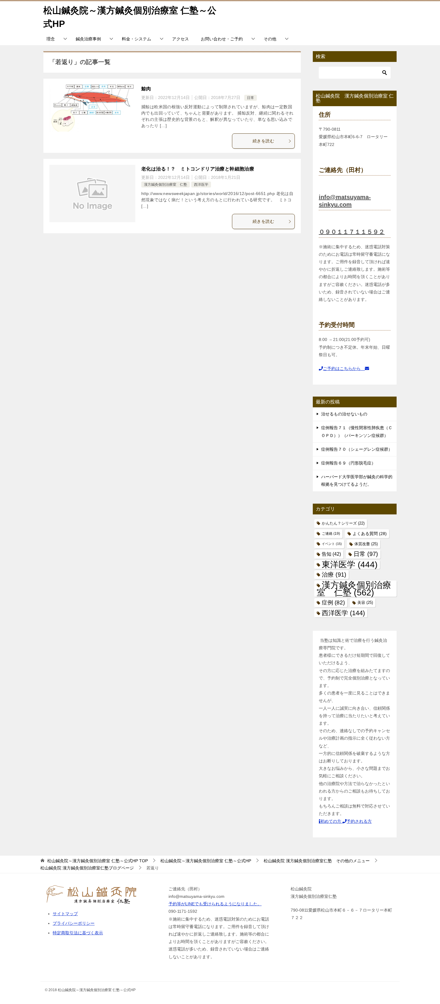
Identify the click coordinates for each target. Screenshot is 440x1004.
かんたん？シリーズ (343, 523)
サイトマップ (65, 913)
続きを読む (263, 140)
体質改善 (366, 544)
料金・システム (136, 38)
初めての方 (331, 821)
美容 (365, 602)
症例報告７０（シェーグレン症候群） (356, 449)
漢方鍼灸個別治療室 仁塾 (165, 184)
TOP (97, 860)
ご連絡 (331, 533)
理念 (50, 38)
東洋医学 (349, 564)
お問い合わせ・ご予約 (222, 38)
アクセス (180, 38)
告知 (331, 554)
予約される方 (359, 821)
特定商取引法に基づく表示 (78, 932)
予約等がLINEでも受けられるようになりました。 (215, 903)
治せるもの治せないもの (344, 414)
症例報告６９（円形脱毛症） (348, 463)
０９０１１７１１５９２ (352, 231)
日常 (250, 98)
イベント (332, 544)
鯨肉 (146, 88)
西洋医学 (201, 184)
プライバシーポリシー (74, 923)
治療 (334, 574)
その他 (270, 38)
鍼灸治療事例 (88, 38)
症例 (333, 602)
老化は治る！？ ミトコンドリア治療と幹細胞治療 (197, 168)
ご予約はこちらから (344, 368)
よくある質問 (370, 533)
